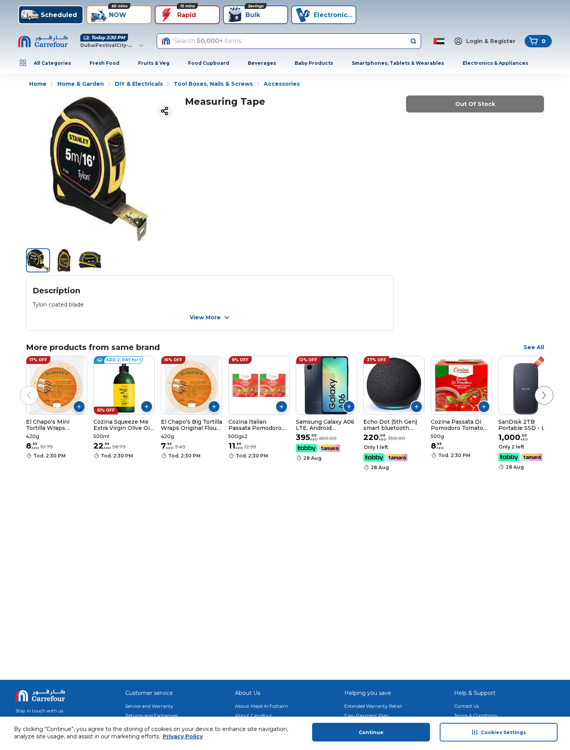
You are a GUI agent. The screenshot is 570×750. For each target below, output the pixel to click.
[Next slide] (536, 387)
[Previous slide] (21, 387)
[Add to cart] (79, 406)
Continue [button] (371, 732)
